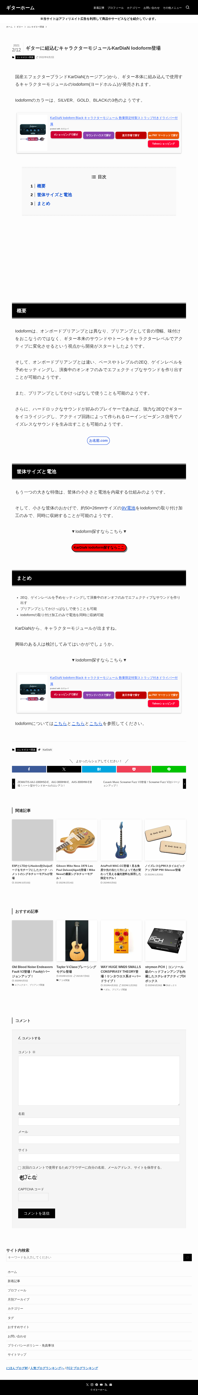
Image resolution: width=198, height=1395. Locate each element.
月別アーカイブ (18, 1299)
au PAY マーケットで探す (163, 135)
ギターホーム (20, 7)
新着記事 (14, 1281)
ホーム (12, 1272)
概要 (41, 186)
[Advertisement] (99, 257)
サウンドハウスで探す (98, 135)
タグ (11, 1318)
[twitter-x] (87, 1384)
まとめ (43, 203)
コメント (27, 1052)
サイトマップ (17, 1354)
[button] (29, 769)
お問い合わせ (17, 1336)
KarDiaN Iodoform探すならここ (99, 547)
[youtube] (101, 1384)
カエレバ (65, 129)
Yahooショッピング (163, 143)
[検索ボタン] (187, 8)
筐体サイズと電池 (54, 194)
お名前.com (98, 440)
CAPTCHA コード (31, 1189)
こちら (60, 723)
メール (23, 1132)
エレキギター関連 (24, 57)
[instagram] (92, 1384)
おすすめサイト (18, 1327)
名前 (21, 1114)
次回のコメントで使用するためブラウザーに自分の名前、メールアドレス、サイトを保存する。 (93, 1167)
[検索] (187, 1257)
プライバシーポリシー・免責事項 (31, 1345)
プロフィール (17, 1290)
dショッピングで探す (66, 134)
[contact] (110, 1384)
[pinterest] (96, 1384)
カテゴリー (15, 1308)
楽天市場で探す (131, 135)
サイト (23, 1150)
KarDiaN (47, 749)
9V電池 (128, 508)
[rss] (106, 1384)
